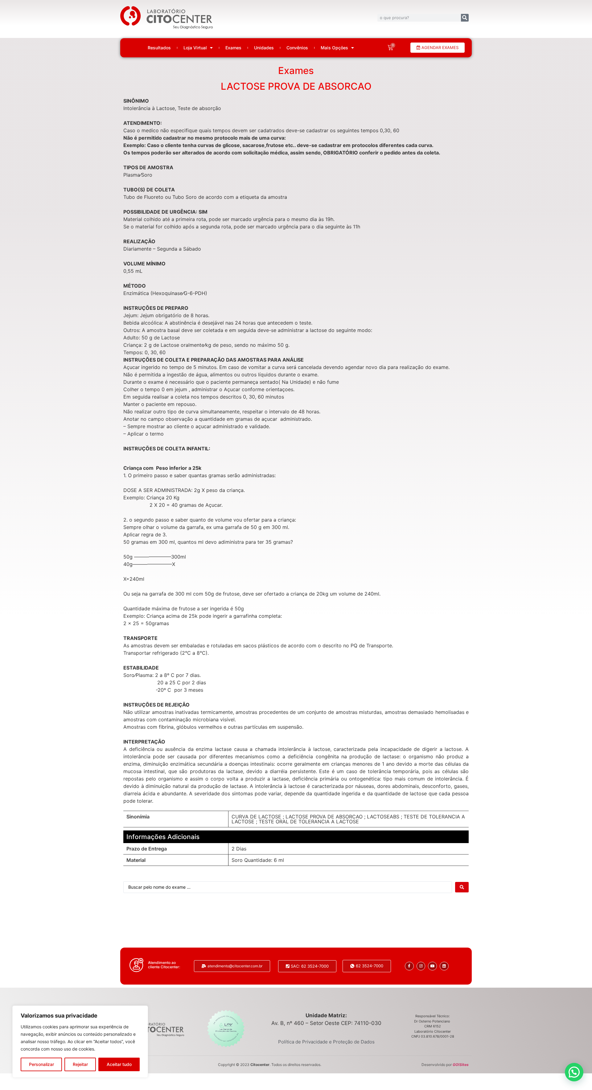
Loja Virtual (195, 47)
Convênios (297, 47)
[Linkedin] (444, 966)
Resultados (159, 47)
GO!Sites (461, 1064)
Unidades (264, 47)
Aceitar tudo (119, 1064)
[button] (574, 1072)
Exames (233, 47)
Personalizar (41, 1064)
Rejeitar (80, 1064)
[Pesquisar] (465, 18)
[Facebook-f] (409, 966)
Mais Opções (334, 47)
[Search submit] (462, 887)
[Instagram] (421, 966)
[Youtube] (432, 966)
